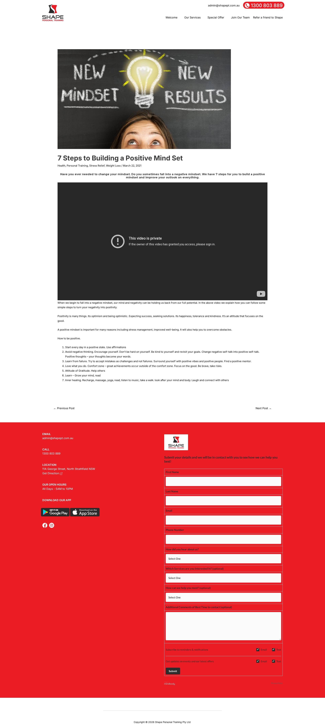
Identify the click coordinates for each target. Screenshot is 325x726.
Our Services (192, 17)
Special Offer (216, 17)
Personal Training (77, 165)
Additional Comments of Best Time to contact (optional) (199, 607)
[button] (173, 17)
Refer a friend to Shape (268, 17)
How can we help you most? (182, 587)
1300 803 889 (51, 453)
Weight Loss (113, 165)
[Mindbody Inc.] (169, 683)
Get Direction (51, 473)
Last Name (172, 491)
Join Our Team (240, 17)
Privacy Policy (277, 683)
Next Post (264, 408)
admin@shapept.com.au (57, 438)
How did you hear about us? (182, 549)
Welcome (171, 17)
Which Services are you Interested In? (189, 568)
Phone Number (175, 529)
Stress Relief (97, 165)
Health (61, 165)
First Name (172, 472)
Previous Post (63, 408)
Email (169, 510)
